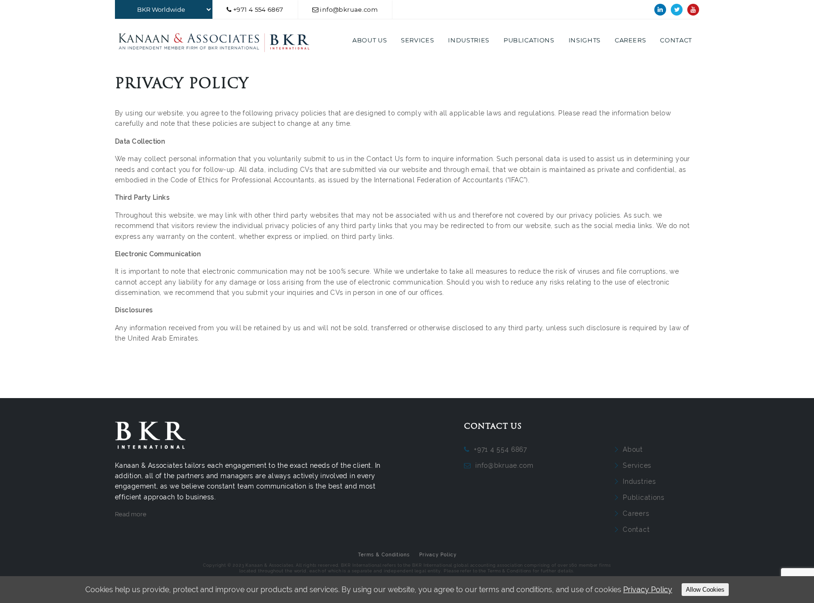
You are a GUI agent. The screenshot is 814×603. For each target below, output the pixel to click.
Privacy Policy (437, 554)
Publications (529, 40)
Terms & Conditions (384, 554)
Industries (468, 40)
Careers (630, 40)
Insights (585, 40)
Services (417, 40)
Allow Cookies (705, 589)
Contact (676, 40)
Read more (131, 514)
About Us (369, 40)
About (633, 449)
